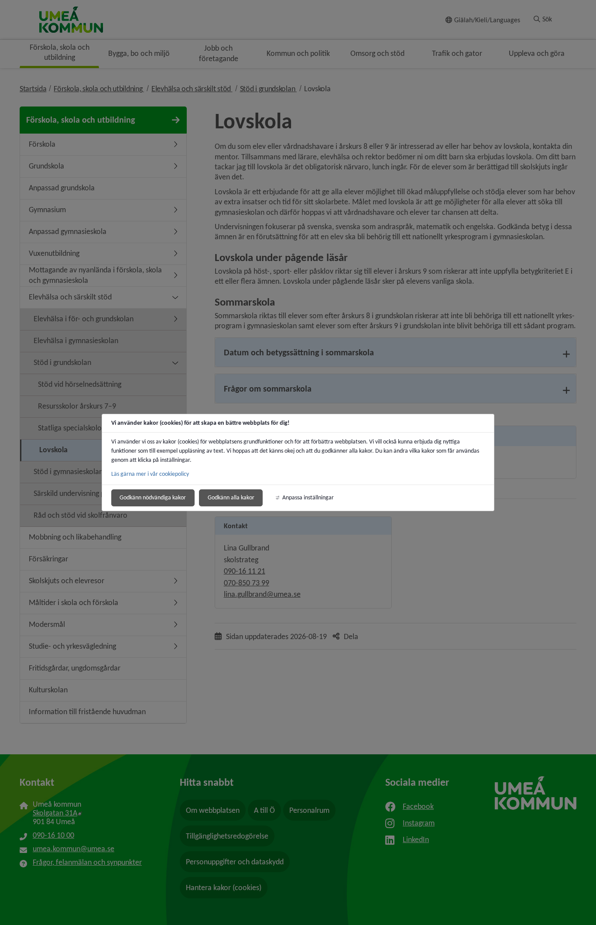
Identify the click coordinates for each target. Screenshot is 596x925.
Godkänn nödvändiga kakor (153, 497)
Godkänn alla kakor (231, 497)
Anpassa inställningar (308, 497)
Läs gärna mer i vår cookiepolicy (150, 474)
